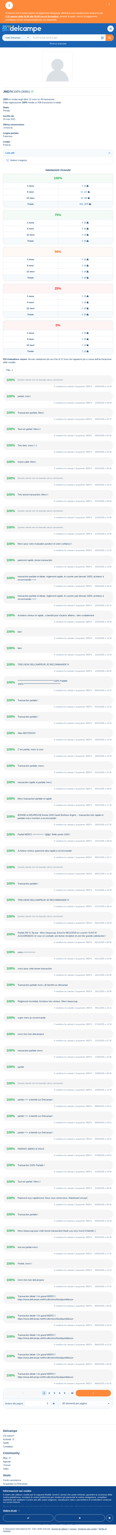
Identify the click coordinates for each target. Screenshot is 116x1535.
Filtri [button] (8, 370)
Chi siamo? (8, 1435)
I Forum (7, 1465)
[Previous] (23, 1393)
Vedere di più (10, 1510)
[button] (102, 37)
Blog (5, 1458)
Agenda (7, 1461)
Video (6, 1468)
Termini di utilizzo (59, 1529)
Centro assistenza (12, 1480)
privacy (73, 1529)
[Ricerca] (109, 37)
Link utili (9, 153)
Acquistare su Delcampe (15, 1483)
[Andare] (53, 1403)
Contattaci (8, 1446)
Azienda (7, 1439)
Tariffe (6, 1443)
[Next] (93, 1393)
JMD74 (89, 386)
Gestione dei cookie (87, 1529)
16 (72, 1393)
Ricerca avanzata (58, 43)
